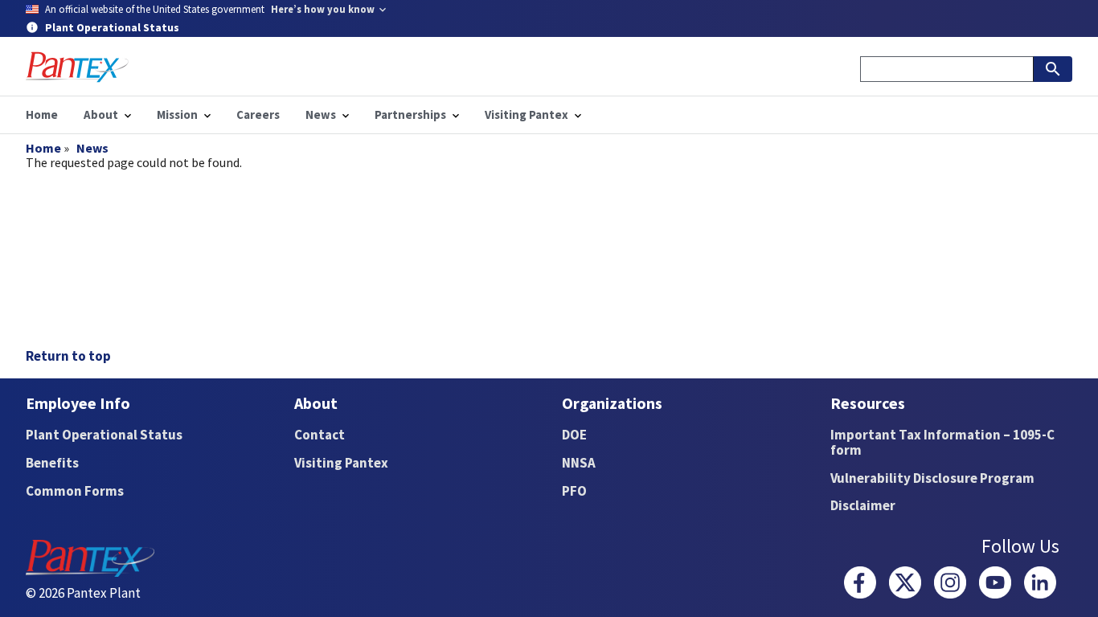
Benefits (52, 463)
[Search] (1053, 69)
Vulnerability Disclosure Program (932, 478)
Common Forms (75, 491)
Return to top (68, 356)
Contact (319, 434)
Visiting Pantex (341, 463)
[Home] (77, 67)
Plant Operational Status (104, 434)
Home (43, 148)
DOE (574, 434)
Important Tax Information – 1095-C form (942, 442)
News (92, 148)
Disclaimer (862, 505)
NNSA (579, 463)
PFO (574, 491)
